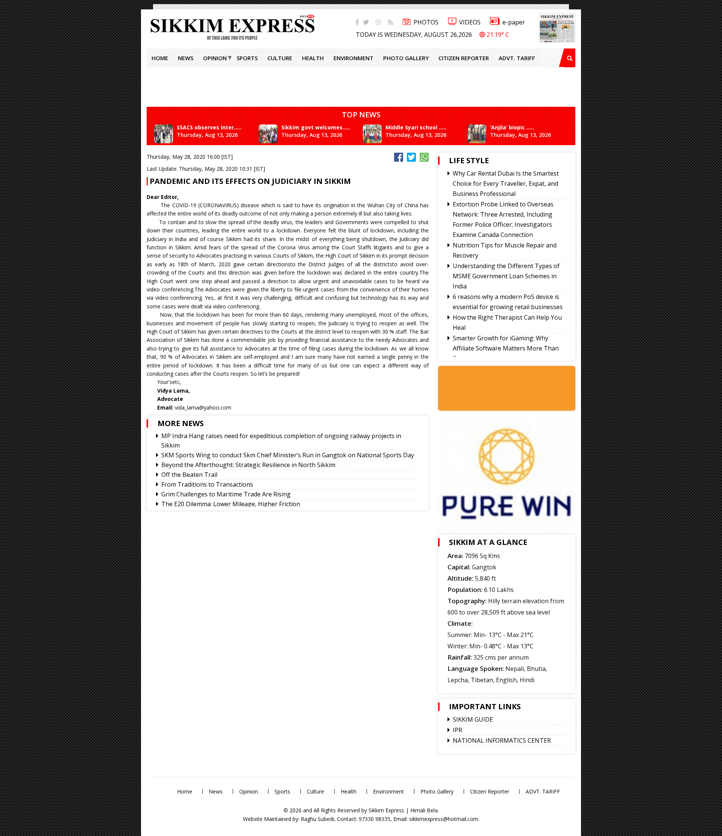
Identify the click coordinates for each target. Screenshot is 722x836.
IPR (457, 730)
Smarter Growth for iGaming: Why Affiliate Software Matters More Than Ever (506, 348)
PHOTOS (426, 22)
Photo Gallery (406, 58)
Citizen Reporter (463, 58)
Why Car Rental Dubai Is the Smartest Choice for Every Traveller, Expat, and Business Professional (506, 183)
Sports (247, 58)
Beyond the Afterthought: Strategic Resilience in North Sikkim (248, 465)
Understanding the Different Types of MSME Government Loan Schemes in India (506, 276)
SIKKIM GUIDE (473, 719)
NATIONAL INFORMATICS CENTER (502, 740)
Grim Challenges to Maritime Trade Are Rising (226, 494)
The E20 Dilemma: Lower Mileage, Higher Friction (230, 504)
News (185, 58)
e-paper (513, 22)
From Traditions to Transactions (207, 484)
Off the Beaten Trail (189, 474)
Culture (279, 58)
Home (160, 58)
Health (313, 58)
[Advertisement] (24, 106)
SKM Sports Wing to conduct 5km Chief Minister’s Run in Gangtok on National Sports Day (287, 455)
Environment (353, 58)
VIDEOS (470, 22)
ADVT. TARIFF (517, 58)
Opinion (215, 58)
